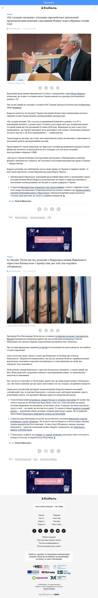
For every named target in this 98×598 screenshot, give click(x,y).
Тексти (41, 518)
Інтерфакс (17, 108)
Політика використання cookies (49, 546)
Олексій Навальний (23, 459)
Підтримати (49, 3)
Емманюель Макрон (48, 459)
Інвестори (56, 518)
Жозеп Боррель (78, 94)
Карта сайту (56, 524)
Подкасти (41, 524)
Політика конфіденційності (49, 543)
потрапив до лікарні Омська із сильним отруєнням (52, 400)
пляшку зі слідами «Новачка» (49, 435)
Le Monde (43, 347)
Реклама (56, 521)
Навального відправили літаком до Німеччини (43, 414)
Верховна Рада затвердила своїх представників (42, 187)
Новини (41, 515)
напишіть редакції (49, 588)
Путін (35, 459)
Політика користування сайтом (49, 540)
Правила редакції (49, 537)
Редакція (56, 515)
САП (49, 217)
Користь (41, 521)
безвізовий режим (37, 217)
